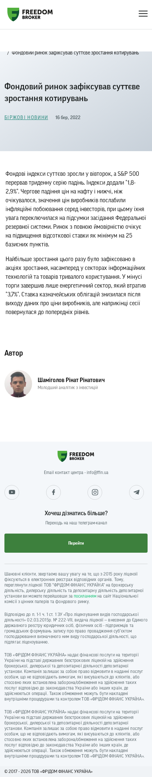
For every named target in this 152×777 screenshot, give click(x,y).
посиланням (85, 596)
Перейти (76, 543)
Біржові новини (26, 117)
